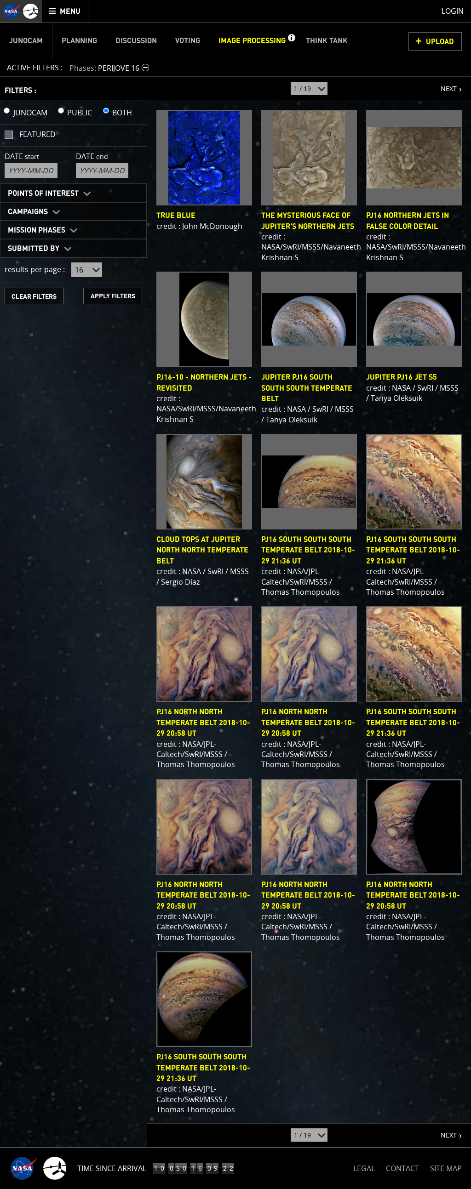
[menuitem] (65, 11)
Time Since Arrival (111, 1168)
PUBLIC (79, 113)
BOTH (122, 113)
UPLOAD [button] (440, 42)
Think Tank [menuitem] (327, 41)
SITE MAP (446, 1168)
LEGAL (364, 1166)
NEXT (444, 85)
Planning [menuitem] (79, 41)
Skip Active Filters (6, 43)
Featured (37, 134)
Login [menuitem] (453, 11)
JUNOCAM (30, 113)
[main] (235, 594)
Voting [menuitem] (187, 41)
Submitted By (33, 248)
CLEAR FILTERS (34, 296)
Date (22, 156)
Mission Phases (36, 230)
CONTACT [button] (402, 1168)
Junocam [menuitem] (26, 41)
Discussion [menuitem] (136, 41)
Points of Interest (43, 193)
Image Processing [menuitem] (252, 41)
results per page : (35, 269)
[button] (291, 41)
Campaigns (28, 212)
